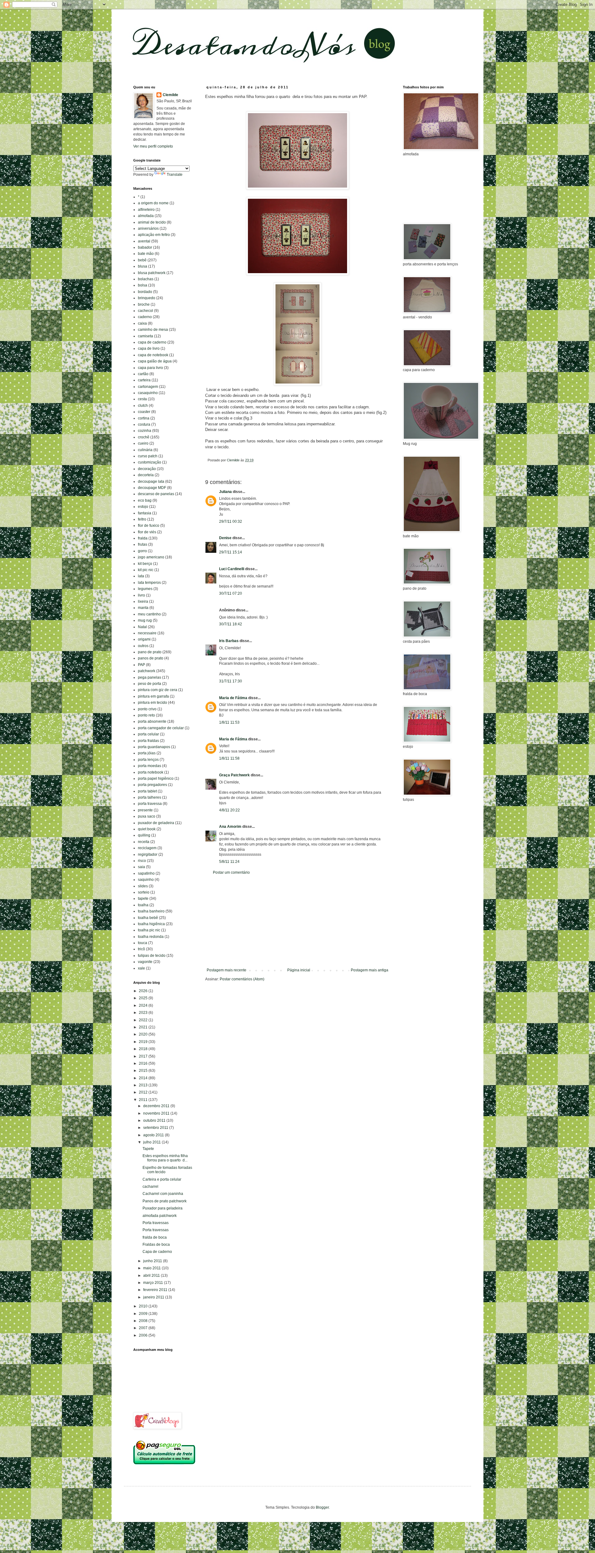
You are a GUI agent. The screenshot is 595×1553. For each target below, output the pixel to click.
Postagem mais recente (226, 970)
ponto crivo (147, 709)
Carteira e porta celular (162, 1179)
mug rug (145, 620)
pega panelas (149, 677)
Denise (225, 538)
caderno (145, 317)
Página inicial (298, 970)
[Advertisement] (297, 921)
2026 (143, 991)
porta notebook (150, 772)
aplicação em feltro (154, 235)
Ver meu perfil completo (153, 146)
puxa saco (146, 816)
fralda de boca (155, 1237)
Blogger (322, 1507)
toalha (143, 905)
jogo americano (151, 557)
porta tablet (147, 791)
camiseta (145, 336)
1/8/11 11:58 (229, 758)
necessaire (147, 633)
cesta (142, 399)
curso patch (147, 456)
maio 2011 (152, 1268)
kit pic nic (145, 570)
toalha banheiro (151, 911)
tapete (143, 898)
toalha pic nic (149, 930)
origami (144, 639)
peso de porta (149, 683)
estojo (143, 506)
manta (143, 608)
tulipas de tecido (151, 955)
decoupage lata (151, 481)
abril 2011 (152, 1275)
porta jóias (147, 753)
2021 (143, 1027)
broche (144, 304)
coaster (144, 412)
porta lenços (148, 759)
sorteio (143, 892)
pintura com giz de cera (157, 690)
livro (141, 595)
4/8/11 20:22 (229, 810)
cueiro (143, 443)
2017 (143, 1056)
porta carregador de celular (161, 728)
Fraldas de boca (156, 1244)
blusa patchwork (151, 273)
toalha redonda (151, 936)
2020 (143, 1034)
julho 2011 (152, 1142)
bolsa (142, 285)
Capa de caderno (157, 1251)
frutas (142, 544)
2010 (143, 1306)
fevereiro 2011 (155, 1290)
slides (143, 886)
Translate (175, 174)
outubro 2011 (154, 1120)
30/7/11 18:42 (230, 624)
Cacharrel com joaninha (163, 1193)
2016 (143, 1063)
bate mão (146, 253)
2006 (143, 1335)
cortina (143, 418)
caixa (142, 323)
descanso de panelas (156, 494)
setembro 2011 (156, 1127)
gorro (142, 551)
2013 (143, 1085)
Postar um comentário (231, 872)
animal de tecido (152, 222)
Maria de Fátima (233, 698)
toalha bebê (148, 918)
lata (141, 576)
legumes (145, 589)
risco (142, 861)
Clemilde (170, 95)
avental (144, 241)
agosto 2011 (154, 1135)
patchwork (146, 671)
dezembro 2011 (156, 1106)
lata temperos (149, 582)
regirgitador (147, 854)
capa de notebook (153, 355)
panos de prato (150, 658)
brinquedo (146, 298)
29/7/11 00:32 (230, 521)
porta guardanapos (154, 747)
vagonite (145, 962)
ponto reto (146, 715)
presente (145, 810)
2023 (143, 1012)
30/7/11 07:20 (230, 593)
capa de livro (149, 348)
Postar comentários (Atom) (242, 979)
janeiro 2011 (154, 1297)
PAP (141, 665)
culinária (145, 450)
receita (143, 842)
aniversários (148, 228)
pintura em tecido (152, 702)
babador (145, 247)
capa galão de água (155, 361)
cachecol (145, 310)
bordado (145, 292)
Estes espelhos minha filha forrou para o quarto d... (165, 1158)
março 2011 (153, 1282)
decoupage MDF (152, 488)
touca (142, 943)
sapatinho (146, 873)
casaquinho (148, 393)
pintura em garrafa (153, 696)
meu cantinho (149, 614)
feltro (142, 519)
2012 (143, 1092)
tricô (141, 949)
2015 (143, 1070)
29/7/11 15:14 (230, 552)
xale (141, 968)
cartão (143, 374)
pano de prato (149, 652)
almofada (146, 216)
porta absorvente (152, 721)
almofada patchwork (160, 1216)
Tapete (148, 1149)
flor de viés (147, 532)
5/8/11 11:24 (229, 861)
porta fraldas (148, 741)
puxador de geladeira (156, 823)
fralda (143, 538)
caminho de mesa (153, 329)
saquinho (146, 879)
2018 (143, 1049)
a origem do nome (153, 203)
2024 (143, 1005)
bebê (142, 260)
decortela (146, 475)
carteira (144, 380)
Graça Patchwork (234, 775)
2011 (143, 1100)
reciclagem (147, 848)
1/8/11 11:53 (229, 722)
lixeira (143, 601)
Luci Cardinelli (231, 569)
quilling (144, 835)
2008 (143, 1321)
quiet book (147, 829)
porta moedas (149, 766)
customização (149, 462)
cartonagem (148, 386)
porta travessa (150, 803)
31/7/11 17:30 (230, 681)
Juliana (225, 492)
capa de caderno (152, 342)
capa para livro (150, 368)
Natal (142, 627)
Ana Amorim (230, 826)
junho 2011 (153, 1261)
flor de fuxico (148, 525)
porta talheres (149, 797)
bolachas (145, 279)
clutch (143, 405)
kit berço (145, 563)
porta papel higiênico (156, 778)
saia (141, 867)
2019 (143, 1042)
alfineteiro (146, 209)
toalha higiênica (151, 924)
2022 (143, 1020)
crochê (143, 437)
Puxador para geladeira (163, 1208)
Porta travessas (156, 1223)
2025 (143, 998)
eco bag (145, 500)
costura (144, 424)
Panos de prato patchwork (165, 1201)
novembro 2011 (156, 1113)
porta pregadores (152, 785)
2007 (143, 1328)
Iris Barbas (229, 641)
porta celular (148, 734)
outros (143, 646)
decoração (147, 469)
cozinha (144, 430)
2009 (143, 1313)
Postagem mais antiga (369, 970)
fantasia (144, 513)
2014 (143, 1078)
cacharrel (150, 1186)
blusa (142, 266)
